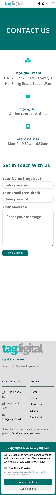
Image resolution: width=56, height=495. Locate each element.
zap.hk (34, 410)
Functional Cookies (19, 468)
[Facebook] (43, 3)
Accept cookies (28, 482)
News (33, 398)
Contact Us (36, 417)
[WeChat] (46, 4)
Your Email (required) (21, 192)
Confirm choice (28, 488)
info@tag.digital (11, 419)
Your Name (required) (21, 178)
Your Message (14, 207)
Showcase (36, 404)
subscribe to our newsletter (25, 433)
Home (33, 391)
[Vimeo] (39, 3)
